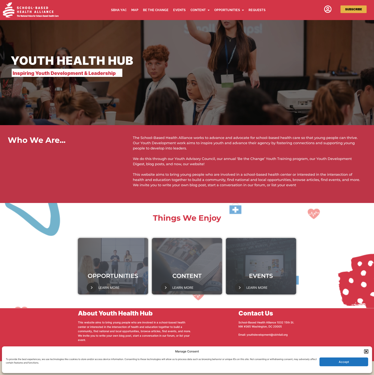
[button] (366, 351)
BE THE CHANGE (156, 10)
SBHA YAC (119, 10)
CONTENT (198, 10)
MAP (134, 10)
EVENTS (179, 10)
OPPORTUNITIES (227, 10)
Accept (344, 362)
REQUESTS (257, 10)
